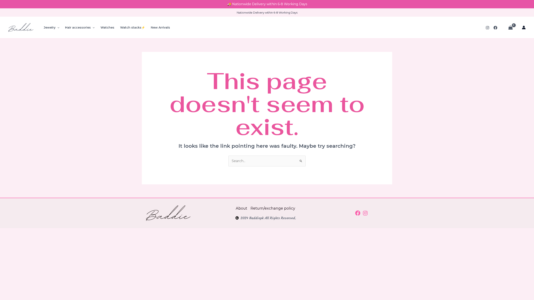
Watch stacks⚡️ (132, 27)
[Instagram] (487, 28)
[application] (57, 27)
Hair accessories (78, 27)
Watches (107, 27)
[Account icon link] (524, 27)
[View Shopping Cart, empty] (510, 27)
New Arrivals (160, 27)
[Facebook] (495, 28)
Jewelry (49, 27)
